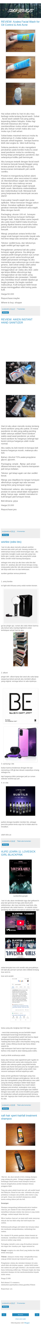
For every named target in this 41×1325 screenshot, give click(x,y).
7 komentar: (21, 309)
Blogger (27, 1323)
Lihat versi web (20, 1319)
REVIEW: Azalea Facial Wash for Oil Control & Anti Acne (20, 23)
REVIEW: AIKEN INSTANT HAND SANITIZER (17, 321)
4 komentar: (21, 531)
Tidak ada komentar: (24, 841)
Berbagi (5, 312)
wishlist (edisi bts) (11, 541)
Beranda (20, 1314)
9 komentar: (21, 1303)
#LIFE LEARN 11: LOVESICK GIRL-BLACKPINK (18, 853)
